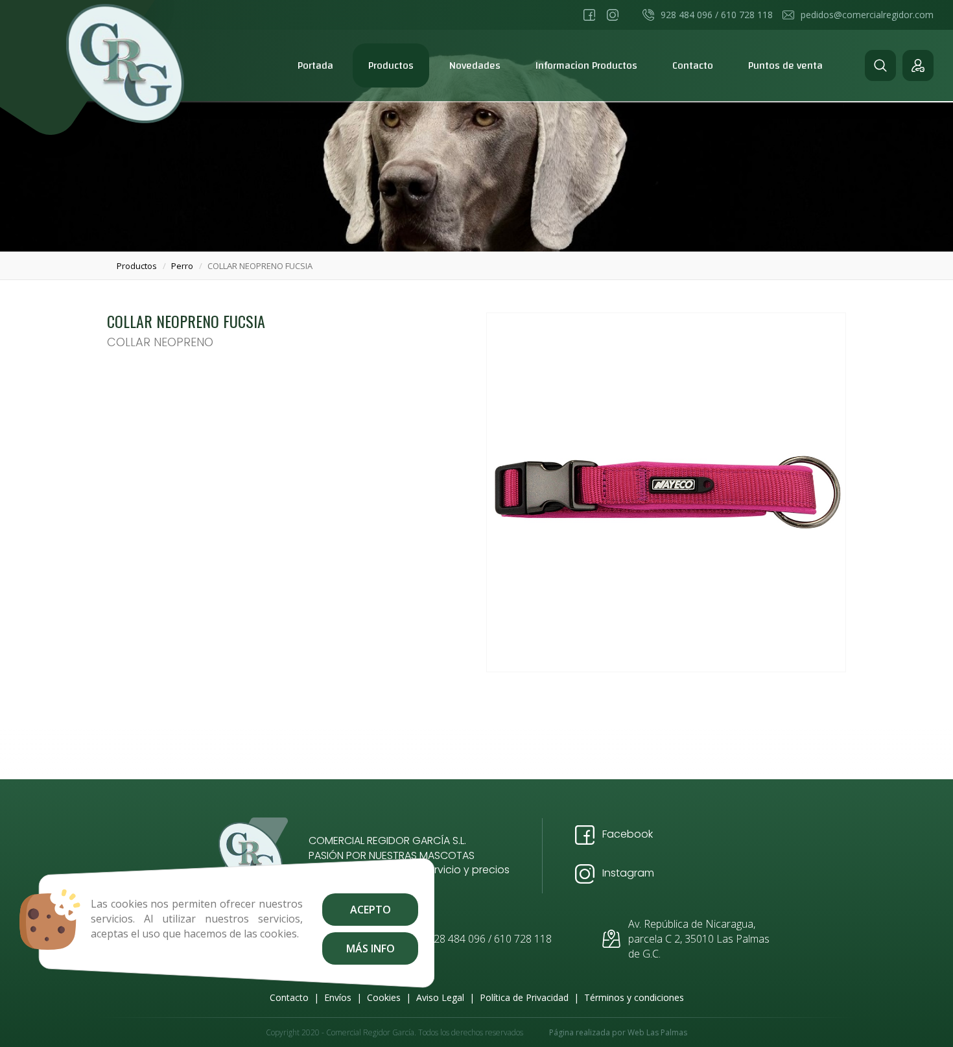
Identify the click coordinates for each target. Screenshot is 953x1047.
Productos (391, 65)
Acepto (369, 909)
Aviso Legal (440, 997)
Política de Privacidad (524, 997)
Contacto (692, 65)
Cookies (384, 997)
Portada (315, 65)
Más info (370, 948)
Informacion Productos (586, 65)
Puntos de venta (785, 65)
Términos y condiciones (634, 997)
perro (182, 266)
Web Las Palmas (657, 1032)
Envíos (337, 997)
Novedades (474, 65)
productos (137, 266)
